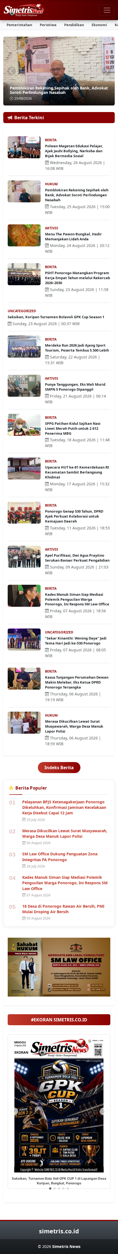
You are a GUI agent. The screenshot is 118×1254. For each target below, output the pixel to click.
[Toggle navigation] (107, 10)
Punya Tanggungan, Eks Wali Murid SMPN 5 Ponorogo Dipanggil (75, 387)
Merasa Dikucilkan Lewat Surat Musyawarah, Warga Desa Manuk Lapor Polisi (74, 726)
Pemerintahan (19, 24)
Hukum (51, 184)
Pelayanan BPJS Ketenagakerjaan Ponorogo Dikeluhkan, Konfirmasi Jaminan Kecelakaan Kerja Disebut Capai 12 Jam (64, 807)
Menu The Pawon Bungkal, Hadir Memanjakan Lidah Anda (73, 236)
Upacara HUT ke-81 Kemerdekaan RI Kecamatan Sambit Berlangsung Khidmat (77, 472)
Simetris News (66, 1246)
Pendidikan (74, 24)
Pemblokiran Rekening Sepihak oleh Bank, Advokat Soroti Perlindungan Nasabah (59, 90)
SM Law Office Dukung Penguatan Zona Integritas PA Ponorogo (59, 856)
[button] (50, 1188)
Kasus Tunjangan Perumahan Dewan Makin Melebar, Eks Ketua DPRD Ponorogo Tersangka (76, 682)
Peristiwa (48, 24)
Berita (51, 140)
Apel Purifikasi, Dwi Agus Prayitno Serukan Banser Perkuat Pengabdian (77, 558)
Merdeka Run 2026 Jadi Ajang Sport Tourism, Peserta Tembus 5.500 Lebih (77, 348)
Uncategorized (22, 311)
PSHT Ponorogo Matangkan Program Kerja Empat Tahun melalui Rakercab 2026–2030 (77, 277)
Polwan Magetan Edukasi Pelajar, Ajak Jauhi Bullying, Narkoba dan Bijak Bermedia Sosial (74, 150)
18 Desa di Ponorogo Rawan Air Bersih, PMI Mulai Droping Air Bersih (63, 909)
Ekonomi (99, 24)
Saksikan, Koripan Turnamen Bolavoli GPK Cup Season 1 (56, 316)
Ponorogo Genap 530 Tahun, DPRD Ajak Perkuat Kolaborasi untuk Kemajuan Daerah (74, 516)
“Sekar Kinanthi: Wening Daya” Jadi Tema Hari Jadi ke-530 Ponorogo (75, 641)
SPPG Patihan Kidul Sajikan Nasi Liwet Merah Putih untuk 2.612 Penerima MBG (72, 428)
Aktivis (51, 228)
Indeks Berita (59, 768)
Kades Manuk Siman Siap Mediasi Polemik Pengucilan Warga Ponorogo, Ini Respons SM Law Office (77, 599)
